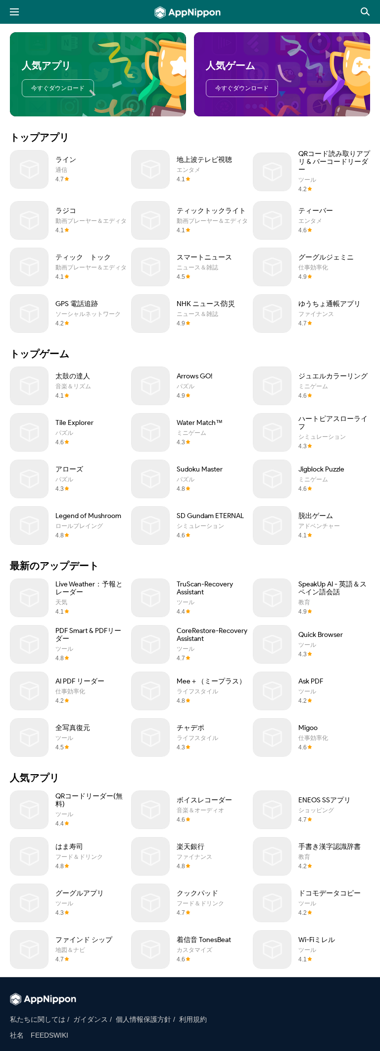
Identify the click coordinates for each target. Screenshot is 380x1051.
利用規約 (193, 1019)
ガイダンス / (92, 1019)
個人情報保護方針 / (145, 1019)
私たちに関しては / (39, 1019)
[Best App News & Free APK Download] (190, 12)
